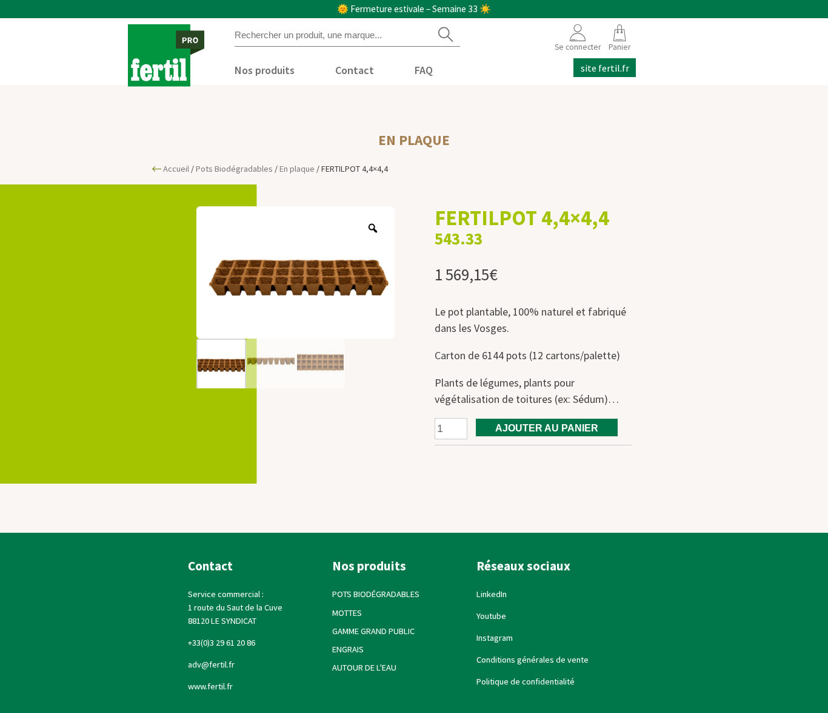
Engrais (348, 649)
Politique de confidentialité (525, 681)
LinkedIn (491, 594)
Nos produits (265, 70)
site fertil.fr (605, 67)
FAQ (424, 70)
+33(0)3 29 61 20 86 (221, 642)
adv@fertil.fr (211, 664)
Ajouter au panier (546, 427)
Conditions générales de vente (532, 659)
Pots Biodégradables (234, 168)
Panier (619, 47)
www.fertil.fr (211, 686)
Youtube (491, 615)
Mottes (347, 612)
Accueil (176, 168)
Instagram (494, 637)
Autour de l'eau (364, 667)
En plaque (414, 140)
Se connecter (578, 47)
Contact (354, 70)
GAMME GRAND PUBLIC (373, 631)
